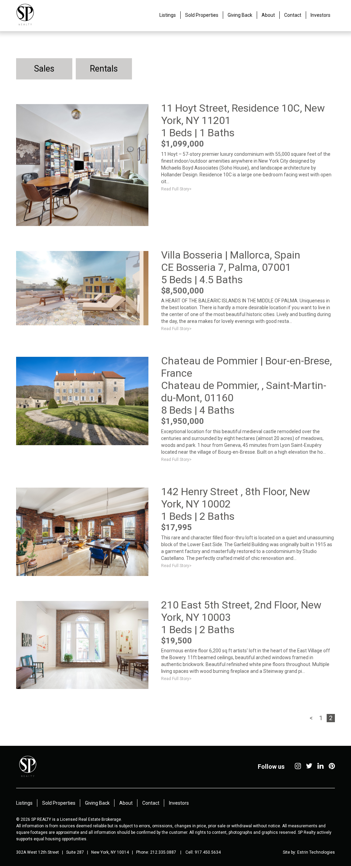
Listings (167, 15)
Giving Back (240, 15)
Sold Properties (201, 15)
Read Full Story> (176, 189)
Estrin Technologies (316, 852)
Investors (320, 15)
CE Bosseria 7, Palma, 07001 (226, 267)
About (268, 15)
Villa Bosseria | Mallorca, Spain (230, 255)
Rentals (104, 69)
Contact (292, 15)
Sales (44, 69)
